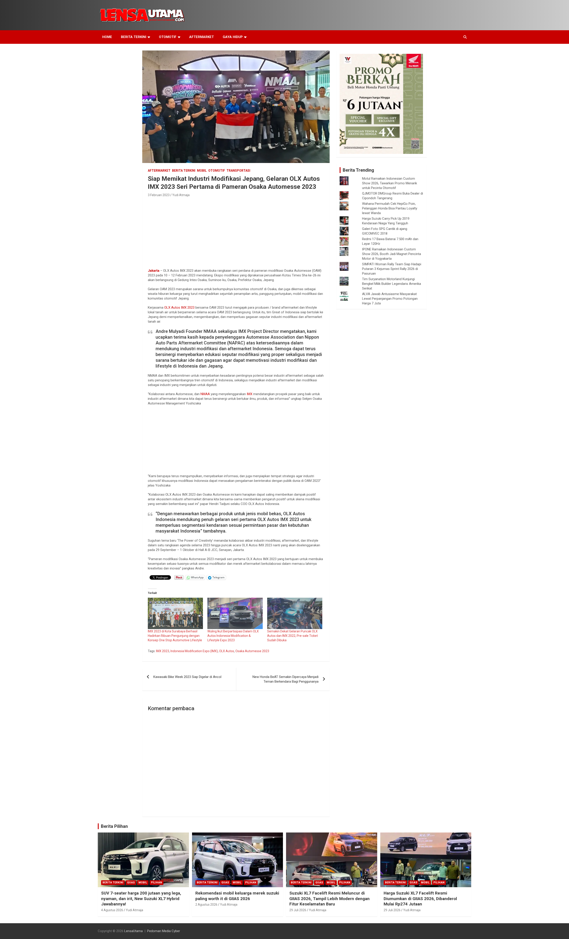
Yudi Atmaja (181, 195)
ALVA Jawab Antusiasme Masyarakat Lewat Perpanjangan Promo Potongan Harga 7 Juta (390, 298)
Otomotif (167, 37)
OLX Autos (172, 308)
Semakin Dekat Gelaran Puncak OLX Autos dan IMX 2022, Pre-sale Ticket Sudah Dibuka (292, 635)
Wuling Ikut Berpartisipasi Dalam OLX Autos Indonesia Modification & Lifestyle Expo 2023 (233, 635)
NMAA (205, 394)
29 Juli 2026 (297, 910)
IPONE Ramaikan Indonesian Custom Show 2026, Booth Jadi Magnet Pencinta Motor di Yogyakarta (391, 254)
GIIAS (131, 882)
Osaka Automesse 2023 (252, 651)
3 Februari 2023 (159, 195)
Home (107, 37)
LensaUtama (133, 931)
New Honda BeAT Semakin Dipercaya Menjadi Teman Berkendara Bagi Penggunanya (285, 679)
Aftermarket (201, 37)
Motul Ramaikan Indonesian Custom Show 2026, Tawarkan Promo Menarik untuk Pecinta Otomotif (389, 183)
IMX (249, 394)
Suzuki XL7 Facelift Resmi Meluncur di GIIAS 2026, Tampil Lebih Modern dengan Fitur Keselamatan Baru (329, 899)
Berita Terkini (133, 37)
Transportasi (238, 170)
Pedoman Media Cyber (163, 931)
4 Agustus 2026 (112, 910)
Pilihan (156, 882)
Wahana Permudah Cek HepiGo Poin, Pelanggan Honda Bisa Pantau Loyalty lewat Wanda (389, 208)
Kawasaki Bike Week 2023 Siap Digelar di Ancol (187, 677)
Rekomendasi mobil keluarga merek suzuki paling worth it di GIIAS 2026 (237, 896)
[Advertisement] (236, 231)
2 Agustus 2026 (206, 904)
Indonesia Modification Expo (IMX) (194, 651)
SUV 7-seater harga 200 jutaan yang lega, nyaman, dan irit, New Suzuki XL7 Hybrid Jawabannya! (141, 899)
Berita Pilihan (114, 826)
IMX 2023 (187, 308)
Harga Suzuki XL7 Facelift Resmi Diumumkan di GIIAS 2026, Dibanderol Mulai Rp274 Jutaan (420, 899)
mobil (202, 170)
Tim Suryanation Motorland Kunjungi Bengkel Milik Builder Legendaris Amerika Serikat (391, 283)
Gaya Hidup (233, 37)
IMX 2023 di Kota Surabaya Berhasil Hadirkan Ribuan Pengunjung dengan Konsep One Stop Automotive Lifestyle (175, 635)
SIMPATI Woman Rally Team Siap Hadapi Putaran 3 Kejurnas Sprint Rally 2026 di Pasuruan (391, 268)
